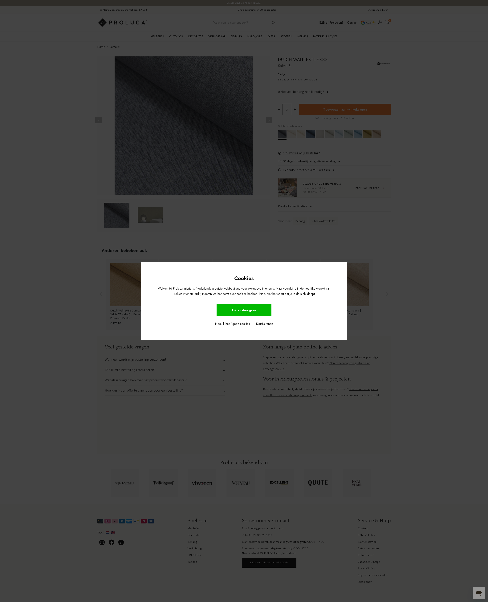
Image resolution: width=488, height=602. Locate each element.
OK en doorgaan (244, 310)
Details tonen (264, 324)
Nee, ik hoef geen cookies (232, 324)
